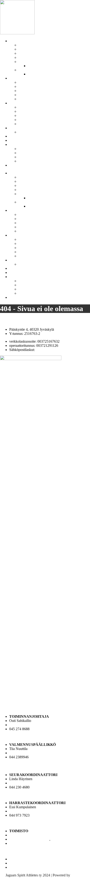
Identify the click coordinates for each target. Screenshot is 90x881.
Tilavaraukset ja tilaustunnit (29, 140)
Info (12, 144)
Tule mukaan (18, 165)
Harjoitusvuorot (29, 115)
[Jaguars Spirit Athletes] (17, 33)
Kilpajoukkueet (29, 82)
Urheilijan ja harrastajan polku (40, 99)
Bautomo (77, 875)
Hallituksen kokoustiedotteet (48, 74)
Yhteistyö (16, 136)
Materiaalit (26, 53)
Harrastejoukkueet (31, 86)
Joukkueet (16, 78)
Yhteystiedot (27, 57)
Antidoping (26, 107)
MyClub (24, 153)
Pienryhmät (26, 95)
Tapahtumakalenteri (32, 120)
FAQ (22, 149)
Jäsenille (15, 103)
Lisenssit (24, 111)
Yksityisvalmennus (32, 124)
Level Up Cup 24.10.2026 (37, 132)
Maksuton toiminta (32, 91)
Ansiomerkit (27, 62)
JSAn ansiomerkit (41, 66)
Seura (13, 41)
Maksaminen (27, 157)
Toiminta (24, 45)
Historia (24, 49)
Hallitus (24, 70)
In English (25, 161)
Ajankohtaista (19, 128)
